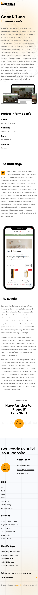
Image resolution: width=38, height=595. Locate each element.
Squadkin (19, 585)
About (3, 487)
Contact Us (5, 501)
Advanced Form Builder (9, 555)
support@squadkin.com (25, 470)
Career (3, 498)
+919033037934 (22, 473)
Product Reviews (7, 559)
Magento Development (9, 525)
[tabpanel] (19, 259)
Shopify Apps (6, 539)
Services (4, 491)
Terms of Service (7, 508)
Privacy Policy (6, 505)
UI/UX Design (5, 535)
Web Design (5, 528)
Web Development (8, 532)
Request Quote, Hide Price (10, 552)
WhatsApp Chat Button (9, 565)
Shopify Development (9, 521)
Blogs (3, 494)
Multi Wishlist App (7, 562)
